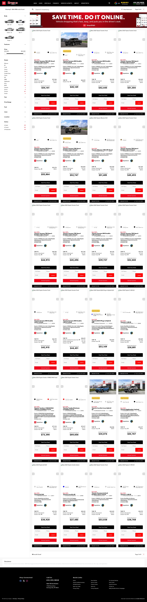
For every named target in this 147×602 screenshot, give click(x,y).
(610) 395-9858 (53, 114)
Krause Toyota (38, 114)
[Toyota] (4, 3)
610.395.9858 (138, 2)
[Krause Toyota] (13, 3)
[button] (57, 39)
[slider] (5, 53)
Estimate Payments (45, 108)
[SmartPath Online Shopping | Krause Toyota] (88, 20)
